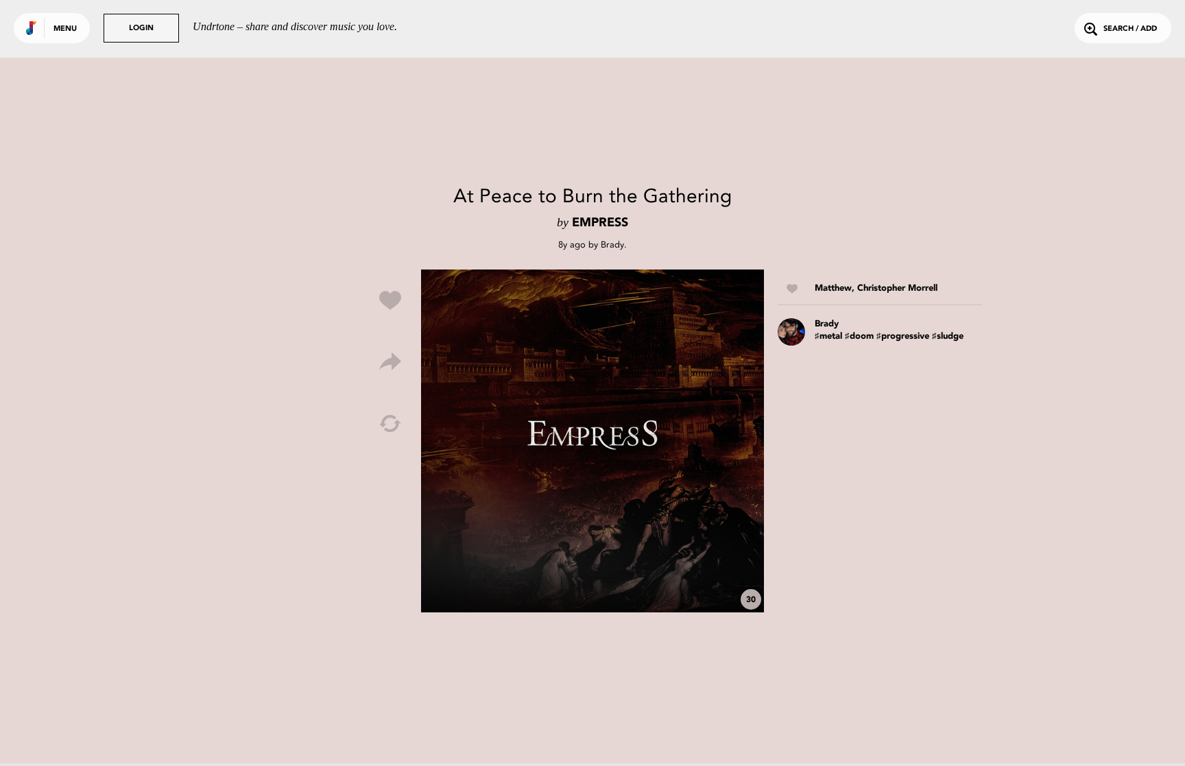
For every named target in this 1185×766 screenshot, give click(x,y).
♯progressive (902, 336)
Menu (65, 29)
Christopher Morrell (897, 288)
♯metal (828, 336)
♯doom (859, 336)
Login (141, 28)
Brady (612, 244)
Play (592, 441)
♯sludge (947, 336)
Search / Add (1130, 29)
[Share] (390, 362)
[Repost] (390, 424)
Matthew (833, 288)
